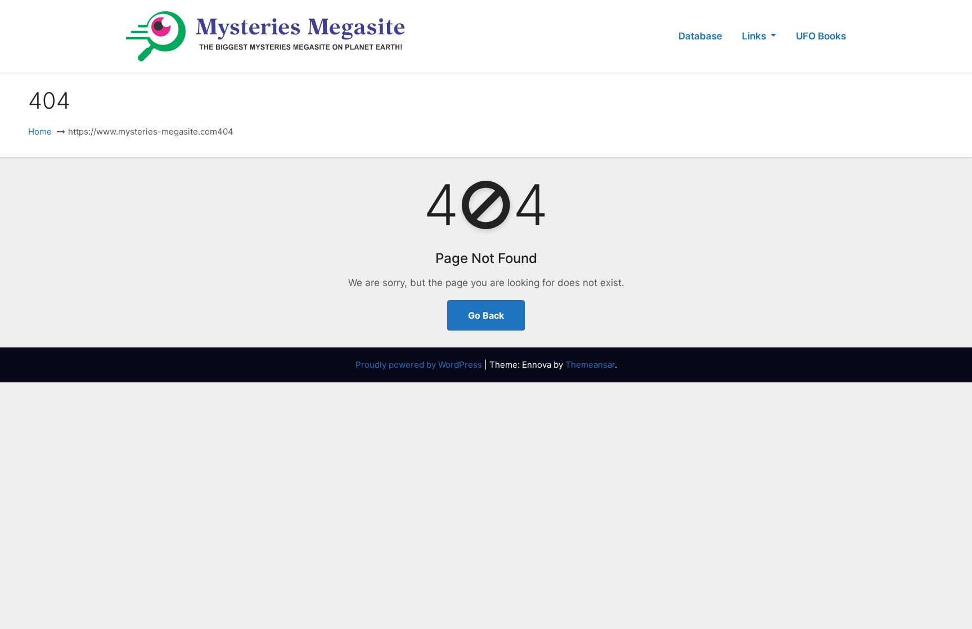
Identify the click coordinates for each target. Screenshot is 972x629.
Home (40, 131)
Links (755, 36)
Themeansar (590, 364)
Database (700, 36)
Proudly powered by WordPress (420, 364)
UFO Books (821, 36)
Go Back (486, 315)
